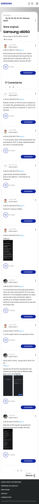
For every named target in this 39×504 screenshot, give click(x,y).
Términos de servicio (9, 486)
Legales (4, 493)
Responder (28, 122)
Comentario (28, 73)
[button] (32, 45)
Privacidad (5, 490)
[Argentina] (6, 3)
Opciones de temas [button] (32, 20)
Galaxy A (21, 50)
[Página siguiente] (17, 87)
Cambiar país (6, 497)
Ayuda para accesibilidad (11, 482)
